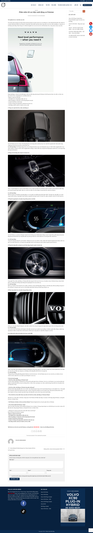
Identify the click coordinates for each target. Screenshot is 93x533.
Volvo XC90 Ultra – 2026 (46, 499)
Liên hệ (76, 5)
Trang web (49, 470)
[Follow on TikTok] (23, 511)
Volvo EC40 (43, 503)
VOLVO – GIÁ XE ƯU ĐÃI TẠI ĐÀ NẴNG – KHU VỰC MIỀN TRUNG (76, 28)
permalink (44, 435)
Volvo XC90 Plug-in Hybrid (46, 501)
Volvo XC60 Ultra (44, 494)
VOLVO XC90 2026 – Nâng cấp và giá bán (77, 24)
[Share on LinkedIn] (41, 431)
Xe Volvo (33, 5)
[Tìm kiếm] (80, 5)
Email (29, 470)
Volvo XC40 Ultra (44, 492)
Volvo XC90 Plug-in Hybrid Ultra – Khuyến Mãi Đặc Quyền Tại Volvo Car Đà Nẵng (76, 20)
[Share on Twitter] (34, 431)
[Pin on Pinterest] (39, 431)
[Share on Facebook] (32, 431)
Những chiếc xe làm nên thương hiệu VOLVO (53, 448)
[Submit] (84, 11)
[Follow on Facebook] (23, 503)
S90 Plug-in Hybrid (45, 506)
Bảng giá (40, 5)
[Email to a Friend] (36, 431)
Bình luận (11, 459)
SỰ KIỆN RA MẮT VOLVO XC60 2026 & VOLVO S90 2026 (77, 36)
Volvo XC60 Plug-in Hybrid (46, 496)
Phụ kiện (53, 5)
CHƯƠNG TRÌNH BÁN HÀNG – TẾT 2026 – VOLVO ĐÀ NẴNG (76, 32)
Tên (10, 470)
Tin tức (48, 5)
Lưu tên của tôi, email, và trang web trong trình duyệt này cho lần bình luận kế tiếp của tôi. (31, 475)
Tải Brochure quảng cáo (65, 5)
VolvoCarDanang (41, 15)
